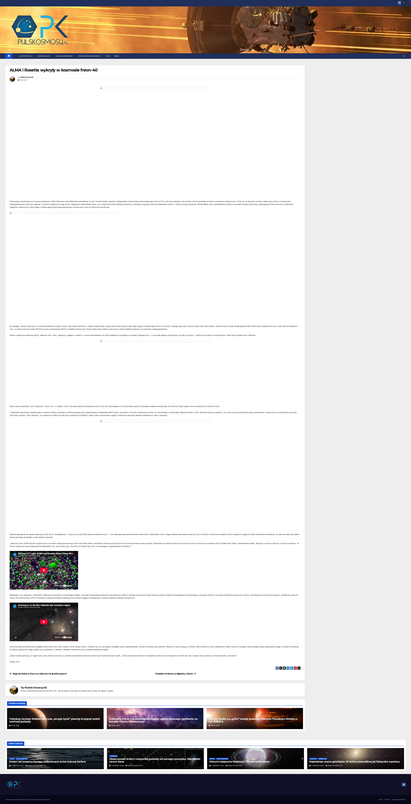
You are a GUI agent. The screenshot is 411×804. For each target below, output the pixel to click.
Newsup (36, 799)
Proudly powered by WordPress (16, 799)
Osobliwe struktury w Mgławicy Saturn (174, 674)
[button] (404, 56)
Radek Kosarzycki (26, 77)
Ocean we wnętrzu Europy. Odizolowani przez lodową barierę (47, 761)
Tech (107, 56)
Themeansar (45, 799)
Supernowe (113, 756)
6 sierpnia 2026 (17, 765)
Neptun (212, 758)
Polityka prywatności (399, 799)
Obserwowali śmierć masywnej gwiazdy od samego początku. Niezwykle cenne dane (154, 760)
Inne (117, 56)
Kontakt (387, 799)
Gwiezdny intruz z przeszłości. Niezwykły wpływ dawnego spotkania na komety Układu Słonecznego (153, 720)
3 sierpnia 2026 (217, 765)
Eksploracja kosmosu (90, 56)
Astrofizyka (25, 56)
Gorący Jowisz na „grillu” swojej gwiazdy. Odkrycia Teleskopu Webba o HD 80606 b (253, 720)
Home (381, 799)
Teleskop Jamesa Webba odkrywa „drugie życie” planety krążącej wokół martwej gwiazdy (54, 720)
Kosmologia (44, 56)
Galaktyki (313, 758)
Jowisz (12, 758)
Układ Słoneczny (64, 56)
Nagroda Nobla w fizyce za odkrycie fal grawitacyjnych (40, 674)
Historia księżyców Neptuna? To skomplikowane (239, 761)
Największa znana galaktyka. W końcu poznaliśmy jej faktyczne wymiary (354, 761)
